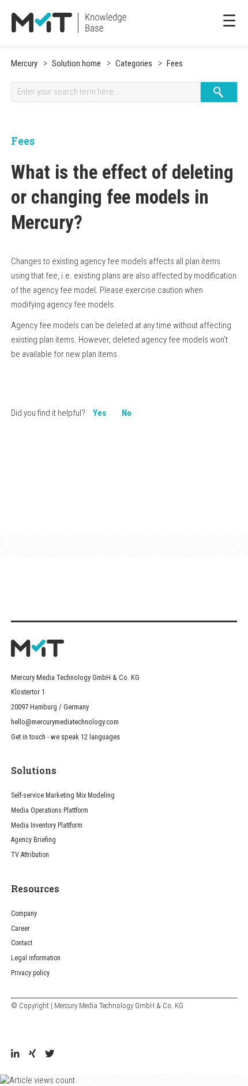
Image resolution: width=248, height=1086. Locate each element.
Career (20, 929)
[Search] (219, 92)
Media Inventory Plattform (46, 825)
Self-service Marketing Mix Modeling (63, 795)
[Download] (102, 544)
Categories (133, 63)
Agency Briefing (33, 840)
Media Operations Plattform (49, 810)
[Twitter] (49, 1055)
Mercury (24, 63)
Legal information (36, 958)
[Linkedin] (15, 1055)
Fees (174, 63)
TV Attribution (30, 855)
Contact (21, 943)
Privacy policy (30, 973)
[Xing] (32, 1055)
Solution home (76, 63)
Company (24, 914)
